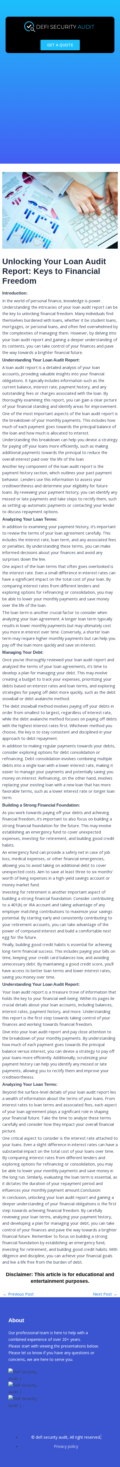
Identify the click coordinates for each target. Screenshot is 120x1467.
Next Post (105, 1294)
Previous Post (18, 1294)
